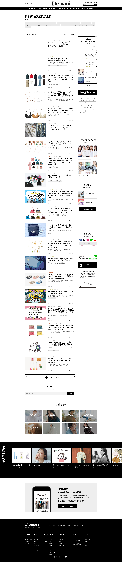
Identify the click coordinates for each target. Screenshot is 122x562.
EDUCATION (61, 9)
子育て (50, 545)
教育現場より (60, 541)
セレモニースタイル (68, 25)
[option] (21, 459)
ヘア (35, 541)
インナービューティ (37, 550)
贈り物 (50, 554)
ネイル (35, 548)
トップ (26, 34)
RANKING (90, 9)
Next (72, 377)
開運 (49, 318)
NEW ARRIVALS (31, 34)
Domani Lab (50, 65)
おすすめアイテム (28, 541)
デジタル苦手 (84, 25)
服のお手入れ (28, 25)
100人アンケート (52, 552)
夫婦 (82, 22)
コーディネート (27, 537)
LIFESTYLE (52, 9)
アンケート (87, 264)
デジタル (45, 541)
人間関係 (41, 22)
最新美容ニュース (37, 545)
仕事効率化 (63, 22)
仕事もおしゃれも (39, 25)
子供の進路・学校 (61, 545)
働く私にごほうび (59, 65)
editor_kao (50, 350)
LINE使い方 (46, 25)
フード (50, 539)
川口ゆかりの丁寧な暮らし (54, 25)
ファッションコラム (28, 539)
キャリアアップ (88, 22)
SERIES (83, 9)
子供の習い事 (60, 543)
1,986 (57, 377)
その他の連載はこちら (88, 209)
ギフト (55, 65)
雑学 (44, 537)
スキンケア (36, 539)
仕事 (44, 539)
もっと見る (87, 85)
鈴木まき (60, 181)
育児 (58, 22)
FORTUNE (76, 9)
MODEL (69, 9)
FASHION (32, 9)
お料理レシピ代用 (77, 25)
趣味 (72, 22)
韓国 (62, 25)
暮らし (50, 537)
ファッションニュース (29, 543)
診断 (93, 22)
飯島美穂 (65, 65)
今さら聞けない (28, 22)
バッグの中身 (56, 181)
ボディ (35, 543)
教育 (33, 25)
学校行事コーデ (60, 539)
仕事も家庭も (77, 22)
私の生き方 (51, 550)
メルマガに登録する (67, 506)
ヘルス (50, 543)
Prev (28, 377)
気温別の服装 (28, 27)
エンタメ (51, 541)
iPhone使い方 (91, 25)
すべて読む (71, 70)
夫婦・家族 (51, 548)
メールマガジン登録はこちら (88, 243)
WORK (45, 9)
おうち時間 (53, 22)
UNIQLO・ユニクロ (56, 350)
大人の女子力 (47, 22)
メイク (35, 537)
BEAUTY (39, 9)
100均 (68, 22)
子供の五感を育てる (61, 537)
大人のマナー (35, 22)
